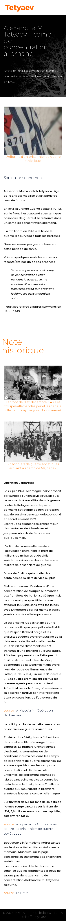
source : (9, 710)
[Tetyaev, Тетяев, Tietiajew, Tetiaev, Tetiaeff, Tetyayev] (19, 7)
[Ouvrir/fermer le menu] (61, 8)
